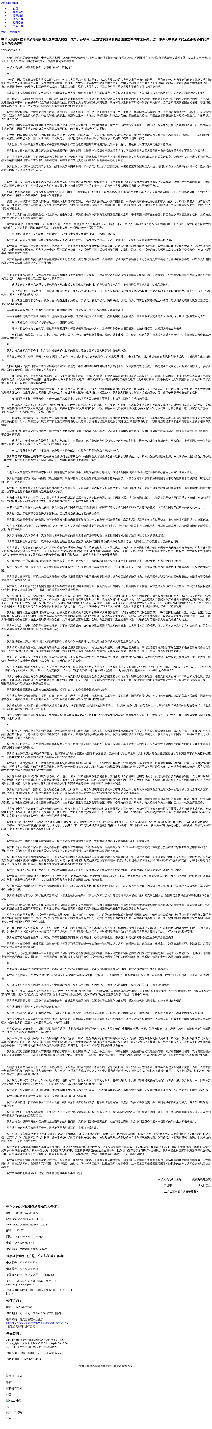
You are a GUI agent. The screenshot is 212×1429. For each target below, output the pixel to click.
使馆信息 (18, 12)
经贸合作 (18, 19)
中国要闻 (14, 32)
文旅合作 (18, 26)
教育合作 (18, 22)
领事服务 (18, 15)
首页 (15, 8)
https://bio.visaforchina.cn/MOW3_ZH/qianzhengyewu (35, 1323)
